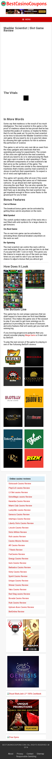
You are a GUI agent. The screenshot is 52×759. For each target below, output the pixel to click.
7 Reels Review (15, 550)
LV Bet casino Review (18, 492)
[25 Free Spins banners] (13, 737)
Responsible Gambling (26, 756)
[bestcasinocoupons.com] (26, 6)
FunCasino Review (17, 554)
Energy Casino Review (18, 558)
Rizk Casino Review (17, 603)
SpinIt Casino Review (18, 576)
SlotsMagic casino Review (20, 497)
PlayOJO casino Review (19, 488)
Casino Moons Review (18, 541)
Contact (30, 754)
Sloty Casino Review (18, 572)
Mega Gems (30, 335)
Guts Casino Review (17, 563)
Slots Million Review (18, 532)
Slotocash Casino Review (20, 483)
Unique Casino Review (18, 580)
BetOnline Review (16, 611)
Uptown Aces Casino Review (21, 607)
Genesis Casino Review (19, 514)
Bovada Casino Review (19, 598)
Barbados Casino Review (20, 567)
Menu (28, 19)
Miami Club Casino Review (20, 505)
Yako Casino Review (17, 589)
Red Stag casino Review (19, 594)
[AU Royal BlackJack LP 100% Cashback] (24, 694)
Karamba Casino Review (19, 501)
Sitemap (40, 754)
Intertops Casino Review (19, 519)
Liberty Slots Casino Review (21, 523)
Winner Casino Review (18, 585)
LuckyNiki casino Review (20, 510)
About (10, 754)
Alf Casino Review (17, 545)
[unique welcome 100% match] (26, 13)
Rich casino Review (17, 536)
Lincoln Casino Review (19, 528)
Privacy (20, 754)
